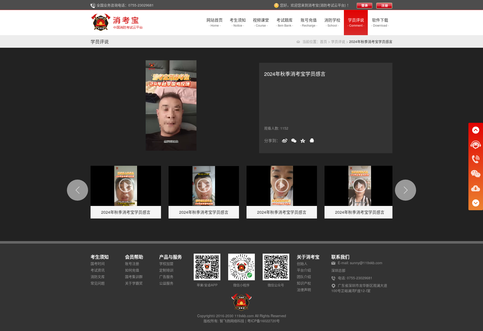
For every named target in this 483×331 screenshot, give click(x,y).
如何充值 (132, 269)
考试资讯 (98, 269)
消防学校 (332, 22)
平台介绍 (304, 269)
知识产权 (304, 283)
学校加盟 (166, 263)
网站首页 (215, 22)
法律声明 (304, 289)
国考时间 (98, 263)
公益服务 (166, 283)
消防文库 (98, 276)
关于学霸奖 (134, 283)
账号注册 (132, 263)
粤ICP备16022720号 (263, 320)
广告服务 (166, 276)
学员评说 (355, 22)
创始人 (302, 263)
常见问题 (98, 283)
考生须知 (238, 22)
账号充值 (308, 22)
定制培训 (166, 269)
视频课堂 (261, 22)
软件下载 (380, 22)
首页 (323, 41)
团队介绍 (304, 276)
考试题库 (284, 22)
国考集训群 (134, 276)
